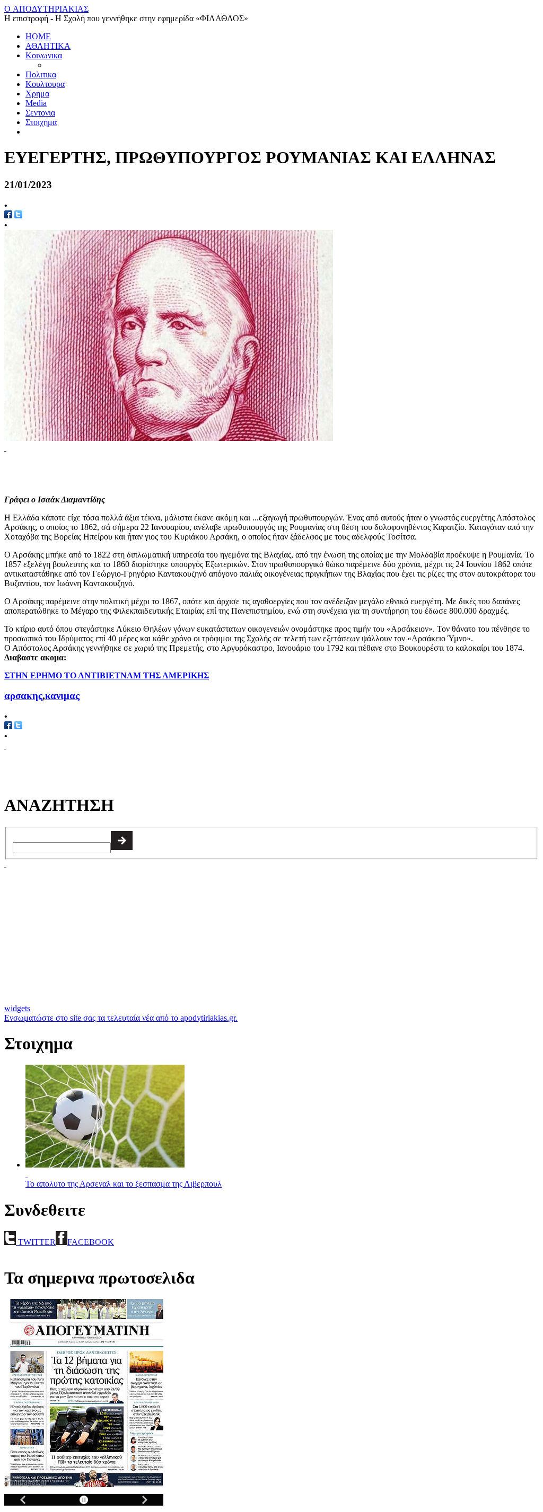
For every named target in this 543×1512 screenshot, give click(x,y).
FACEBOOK (90, 1241)
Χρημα (37, 93)
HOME (38, 36)
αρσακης (23, 695)
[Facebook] (8, 726)
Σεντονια (40, 112)
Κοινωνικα (43, 55)
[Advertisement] (128, 468)
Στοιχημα (41, 122)
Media (36, 103)
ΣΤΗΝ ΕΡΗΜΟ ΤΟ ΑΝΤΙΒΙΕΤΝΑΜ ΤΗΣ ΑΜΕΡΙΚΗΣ (106, 675)
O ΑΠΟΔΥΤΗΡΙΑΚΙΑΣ (46, 8)
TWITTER (36, 1241)
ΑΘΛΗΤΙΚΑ (48, 45)
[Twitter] (18, 215)
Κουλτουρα (45, 84)
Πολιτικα (40, 74)
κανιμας (62, 695)
